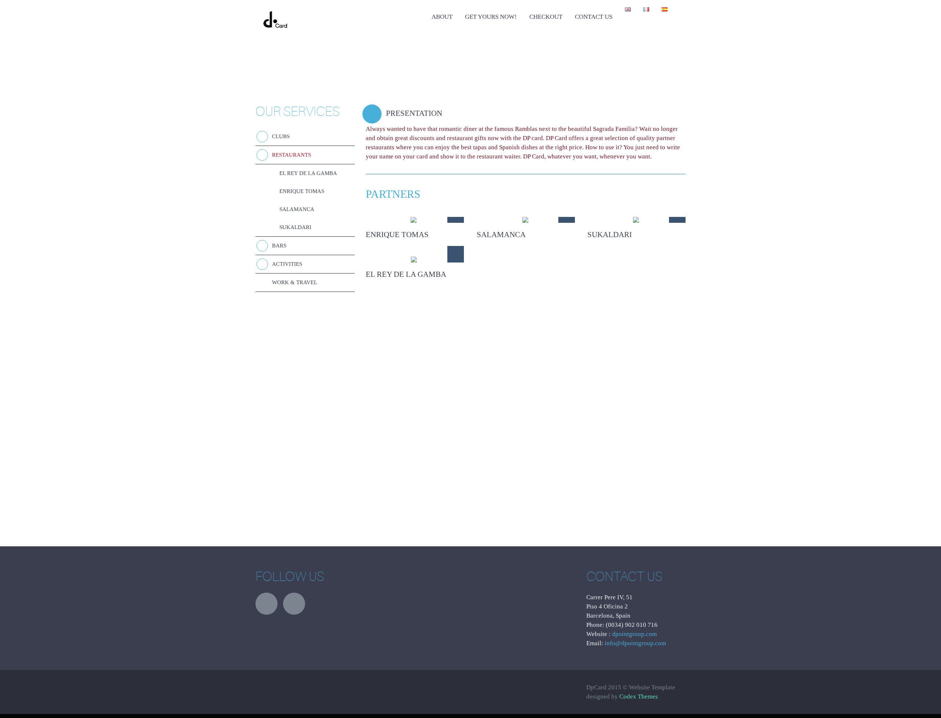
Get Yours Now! (491, 16)
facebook (294, 604)
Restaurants (291, 155)
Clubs (281, 136)
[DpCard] (275, 12)
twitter (266, 604)
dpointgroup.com (634, 634)
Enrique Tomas (301, 191)
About (442, 16)
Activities (287, 264)
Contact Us (593, 16)
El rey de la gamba (308, 173)
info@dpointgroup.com (635, 643)
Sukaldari (295, 227)
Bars (279, 246)
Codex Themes (638, 696)
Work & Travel (294, 282)
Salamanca (296, 209)
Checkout (545, 16)
